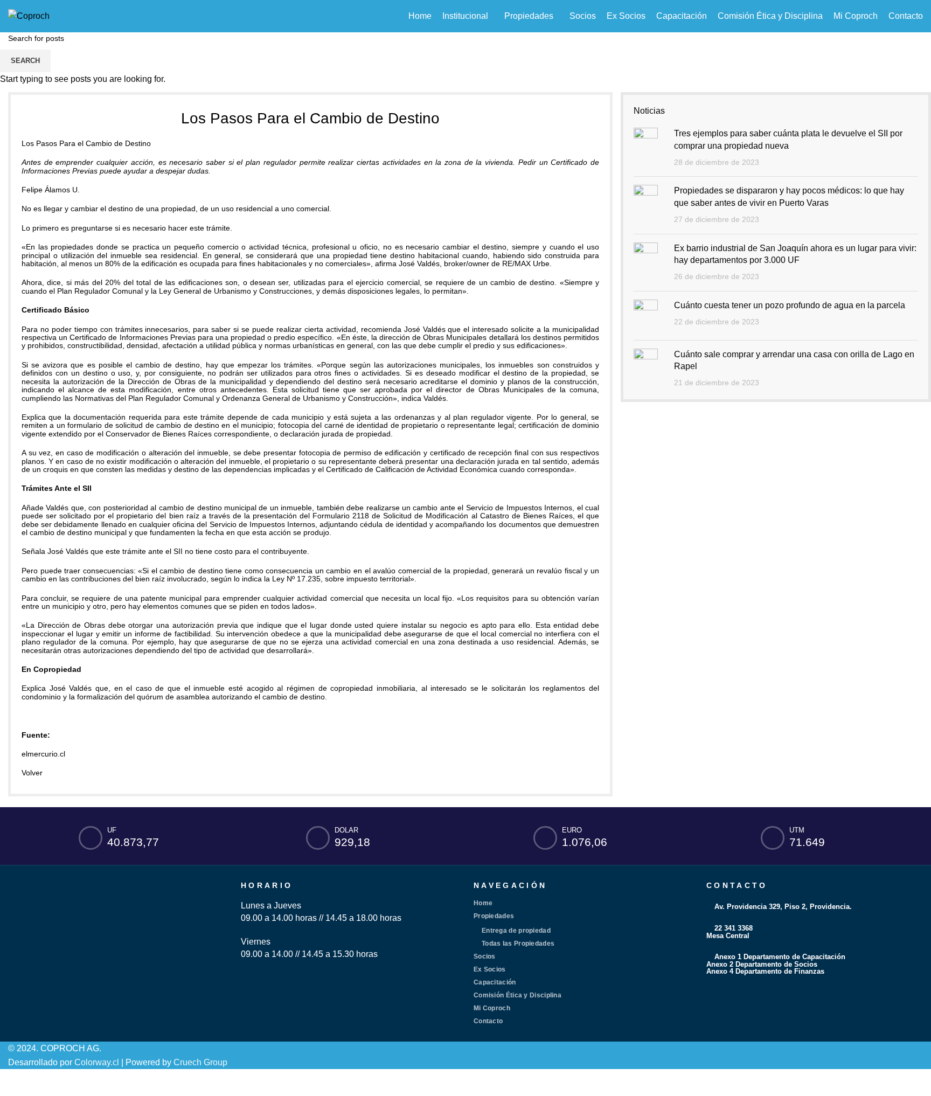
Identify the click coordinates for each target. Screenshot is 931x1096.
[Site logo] (29, 15)
